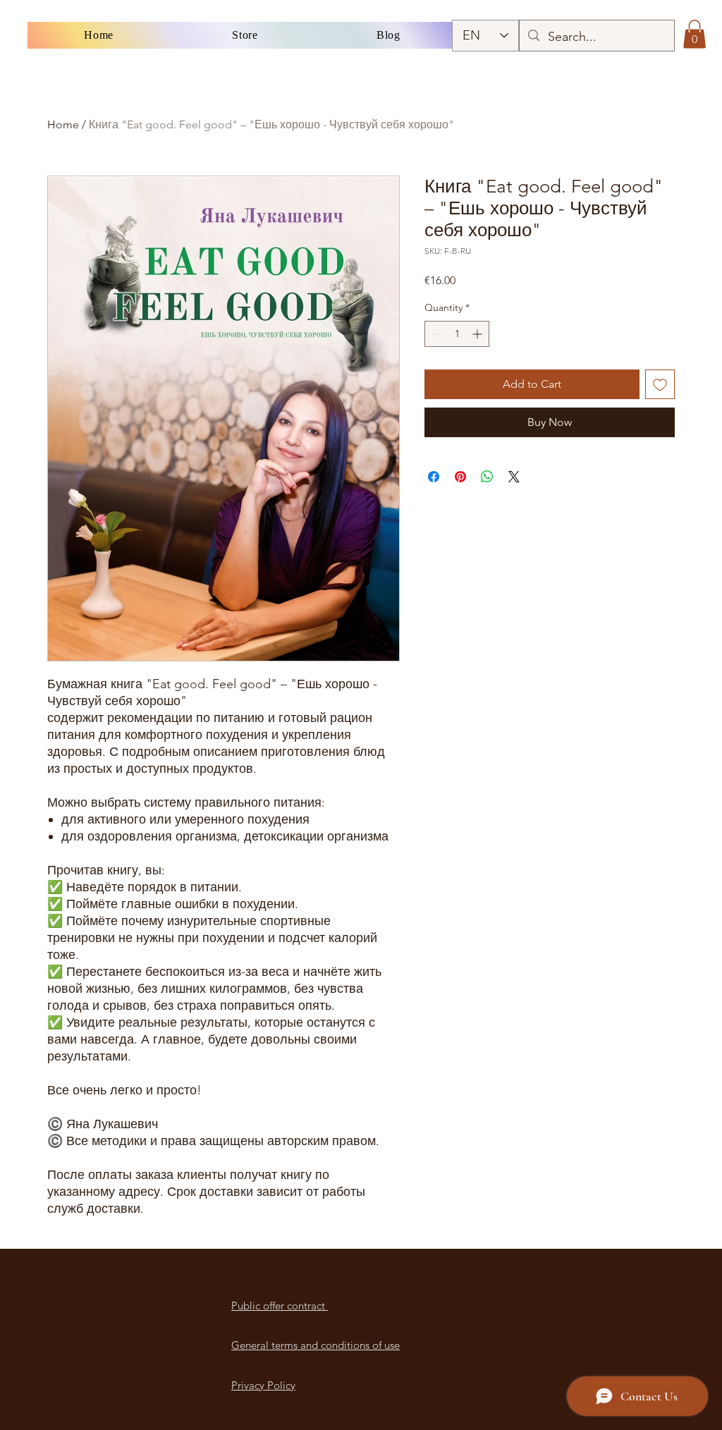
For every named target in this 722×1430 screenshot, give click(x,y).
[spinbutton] (457, 334)
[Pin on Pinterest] (460, 476)
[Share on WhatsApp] (487, 476)
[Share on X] (514, 476)
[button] (694, 34)
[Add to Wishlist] (660, 384)
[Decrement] (435, 334)
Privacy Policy (263, 1385)
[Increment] (478, 334)
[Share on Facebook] (433, 476)
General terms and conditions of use (315, 1345)
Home (63, 124)
